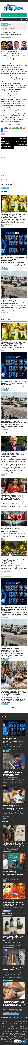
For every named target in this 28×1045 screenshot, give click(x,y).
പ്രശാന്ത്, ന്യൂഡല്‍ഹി (13, 689)
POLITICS (6, 703)
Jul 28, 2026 (6, 934)
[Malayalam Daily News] (2, 19)
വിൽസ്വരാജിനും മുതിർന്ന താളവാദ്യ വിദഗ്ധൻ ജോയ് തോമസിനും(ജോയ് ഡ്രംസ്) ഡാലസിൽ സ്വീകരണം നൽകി (7, 144)
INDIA (2, 269)
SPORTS (5, 269)
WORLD (5, 312)
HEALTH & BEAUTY (10, 947)
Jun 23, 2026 (6, 999)
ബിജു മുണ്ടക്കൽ (12, 39)
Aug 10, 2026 (6, 841)
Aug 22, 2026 (6, 769)
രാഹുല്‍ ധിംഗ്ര (13, 934)
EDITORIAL (7, 571)
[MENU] (27, 19)
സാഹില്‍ (12, 803)
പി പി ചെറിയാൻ (13, 841)
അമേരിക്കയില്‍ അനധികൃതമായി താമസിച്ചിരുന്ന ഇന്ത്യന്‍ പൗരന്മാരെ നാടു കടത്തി (21, 141)
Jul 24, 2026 (6, 966)
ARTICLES (4, 947)
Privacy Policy (11, 1020)
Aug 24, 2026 (4, 212)
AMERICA (2, 133)
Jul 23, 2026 (6, 899)
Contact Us (17, 1020)
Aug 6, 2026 (6, 869)
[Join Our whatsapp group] (24, 1041)
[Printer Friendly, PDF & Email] (14, 124)
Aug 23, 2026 (4, 493)
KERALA (2, 226)
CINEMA (8, 851)
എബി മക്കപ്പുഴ (13, 999)
